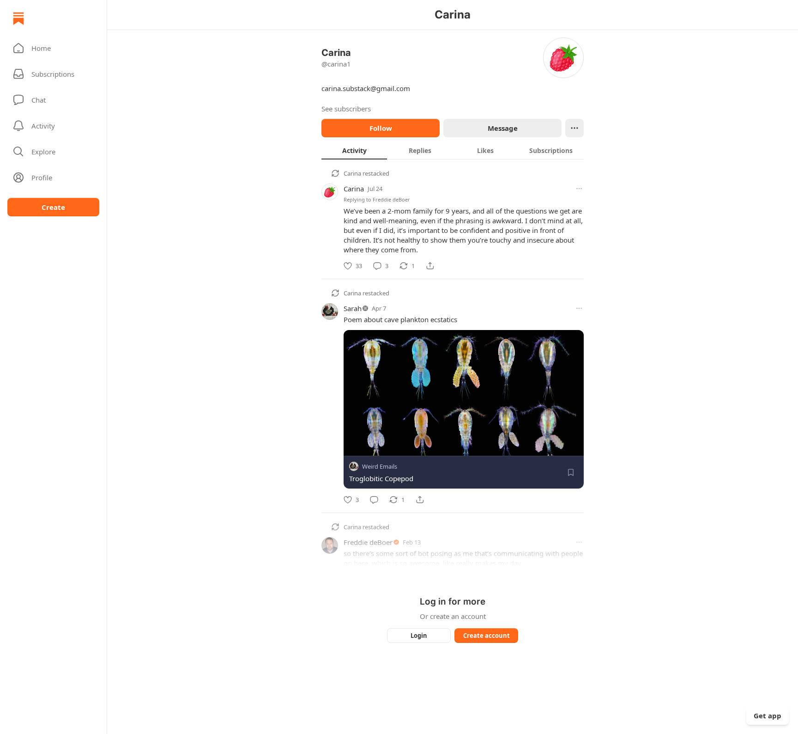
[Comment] (374, 499)
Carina (352, 173)
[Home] (18, 18)
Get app (767, 715)
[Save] (570, 472)
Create (53, 207)
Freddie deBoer (391, 199)
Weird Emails (379, 466)
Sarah (353, 308)
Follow (380, 128)
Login (419, 635)
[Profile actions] (574, 128)
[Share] (430, 265)
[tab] (354, 150)
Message (503, 128)
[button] (53, 48)
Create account (486, 635)
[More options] (579, 188)
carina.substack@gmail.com (365, 88)
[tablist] (452, 150)
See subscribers (346, 108)
